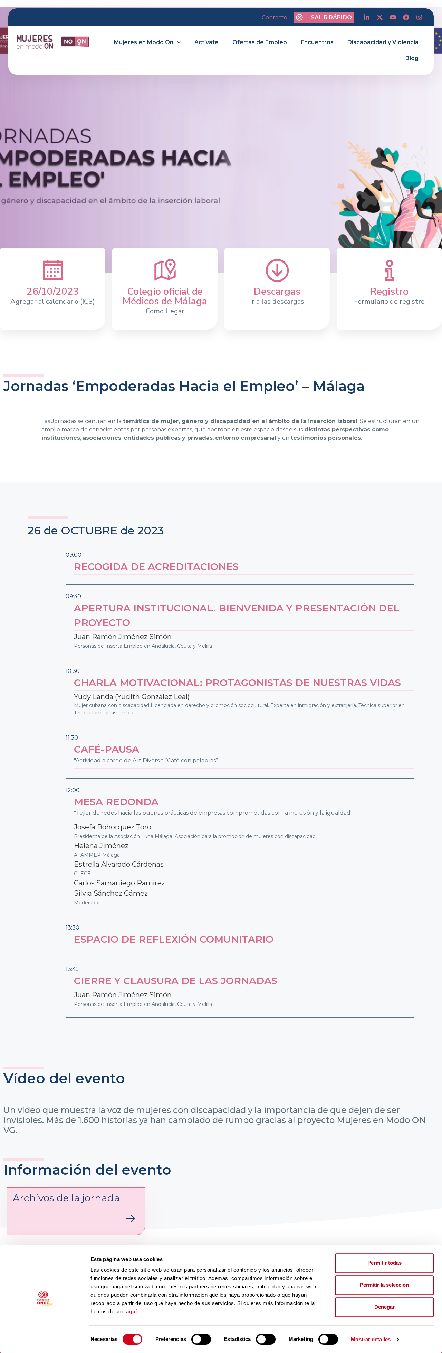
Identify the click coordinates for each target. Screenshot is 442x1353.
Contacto (274, 17)
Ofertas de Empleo (259, 42)
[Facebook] (406, 17)
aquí (131, 1311)
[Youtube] (393, 17)
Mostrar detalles (371, 1339)
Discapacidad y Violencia (383, 42)
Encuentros (317, 42)
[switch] (201, 1339)
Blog (412, 58)
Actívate (206, 42)
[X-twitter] (380, 17)
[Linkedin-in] (367, 17)
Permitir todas (384, 1263)
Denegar (384, 1307)
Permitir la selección (384, 1285)
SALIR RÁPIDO (331, 17)
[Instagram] (419, 17)
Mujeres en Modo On (143, 42)
